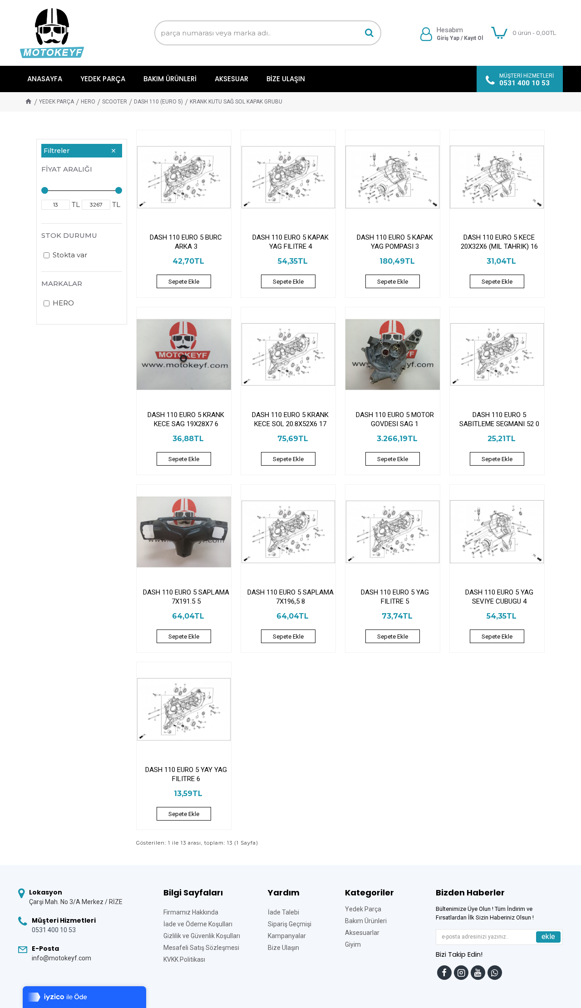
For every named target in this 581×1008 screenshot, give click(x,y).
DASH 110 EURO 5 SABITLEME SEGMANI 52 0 (499, 419)
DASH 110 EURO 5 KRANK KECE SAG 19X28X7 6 (186, 419)
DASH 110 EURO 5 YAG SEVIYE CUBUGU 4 (499, 596)
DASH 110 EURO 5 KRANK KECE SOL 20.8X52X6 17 (290, 419)
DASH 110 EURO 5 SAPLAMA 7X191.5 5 (186, 596)
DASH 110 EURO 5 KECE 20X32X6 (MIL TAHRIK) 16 (499, 242)
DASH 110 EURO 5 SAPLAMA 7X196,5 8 (290, 596)
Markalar (61, 283)
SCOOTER (114, 101)
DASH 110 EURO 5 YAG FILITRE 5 (395, 596)
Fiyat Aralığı (66, 169)
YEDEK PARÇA (56, 101)
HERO (88, 101)
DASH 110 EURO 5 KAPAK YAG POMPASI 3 (395, 242)
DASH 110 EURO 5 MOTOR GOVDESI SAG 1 (395, 419)
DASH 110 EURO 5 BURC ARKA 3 (186, 242)
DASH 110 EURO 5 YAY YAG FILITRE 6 (186, 774)
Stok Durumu (69, 235)
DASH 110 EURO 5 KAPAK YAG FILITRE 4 (290, 242)
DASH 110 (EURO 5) (158, 101)
